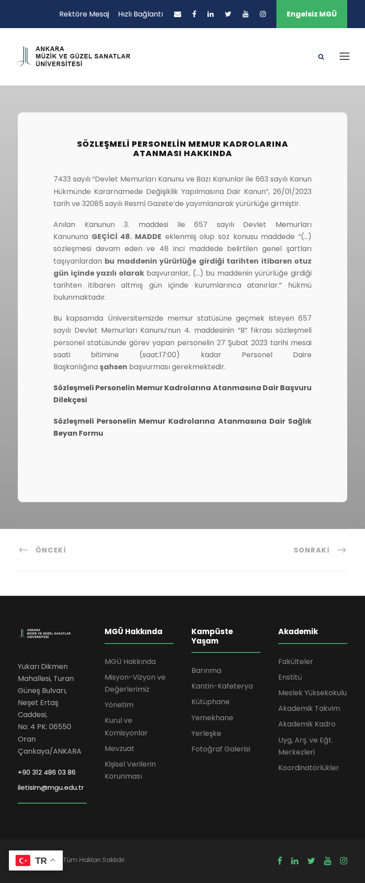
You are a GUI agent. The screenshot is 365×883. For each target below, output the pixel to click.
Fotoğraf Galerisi (220, 749)
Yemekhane (212, 718)
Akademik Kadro (307, 724)
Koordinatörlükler (308, 768)
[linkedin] (210, 14)
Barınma (206, 670)
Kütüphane (210, 702)
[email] (177, 14)
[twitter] (228, 14)
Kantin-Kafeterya (222, 686)
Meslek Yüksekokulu (312, 693)
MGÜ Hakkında (130, 661)
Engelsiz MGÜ (312, 14)
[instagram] (263, 14)
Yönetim (119, 705)
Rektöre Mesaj (84, 14)
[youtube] (246, 14)
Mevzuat (119, 748)
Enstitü (290, 677)
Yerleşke (206, 733)
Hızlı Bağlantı (140, 14)
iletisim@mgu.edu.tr (51, 787)
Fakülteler (295, 661)
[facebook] (194, 14)
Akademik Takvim (309, 708)
